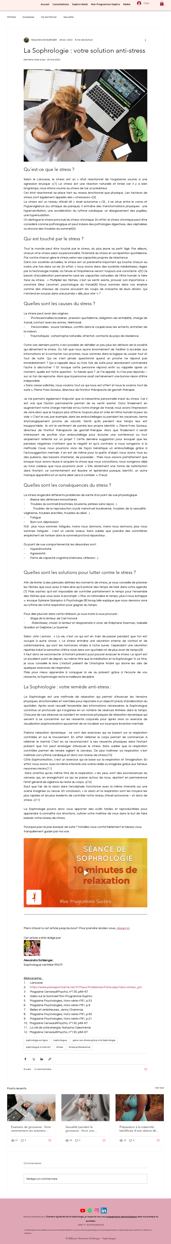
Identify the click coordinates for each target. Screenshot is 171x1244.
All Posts (11, 17)
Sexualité (68, 17)
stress (59, 1047)
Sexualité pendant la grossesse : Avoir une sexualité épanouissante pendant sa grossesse (81, 1128)
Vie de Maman (49, 17)
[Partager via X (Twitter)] (33, 1059)
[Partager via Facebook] (25, 1059)
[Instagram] (97, 1210)
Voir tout (159, 1088)
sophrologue (60, 1040)
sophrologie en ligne (37, 1040)
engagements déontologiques (121, 1216)
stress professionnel (79, 1047)
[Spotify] (90, 1210)
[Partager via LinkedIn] (41, 1059)
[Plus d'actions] (145, 40)
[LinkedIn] (104, 1210)
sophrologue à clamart (38, 1047)
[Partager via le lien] (49, 1059)
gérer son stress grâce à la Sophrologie (94, 1040)
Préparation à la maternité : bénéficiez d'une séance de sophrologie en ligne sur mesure (138, 1128)
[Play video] (85, 872)
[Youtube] (83, 1210)
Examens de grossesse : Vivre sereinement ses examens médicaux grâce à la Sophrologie (31, 1128)
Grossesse (28, 17)
